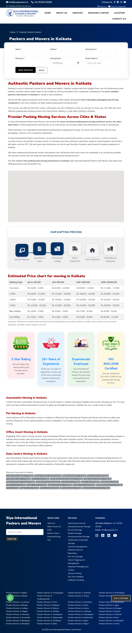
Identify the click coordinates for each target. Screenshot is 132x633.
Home (48, 13)
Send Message (25, 70)
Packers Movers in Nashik (16, 595)
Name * (18, 49)
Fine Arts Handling (75, 576)
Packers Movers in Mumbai (48, 611)
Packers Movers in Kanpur (110, 611)
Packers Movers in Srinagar (110, 608)
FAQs (49, 530)
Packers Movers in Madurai (48, 605)
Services (78, 13)
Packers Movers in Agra (109, 605)
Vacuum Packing (75, 573)
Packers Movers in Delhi (47, 623)
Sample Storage (74, 533)
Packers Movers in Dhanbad (17, 623)
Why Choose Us (54, 526)
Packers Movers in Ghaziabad (111, 620)
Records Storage (75, 530)
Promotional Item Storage (79, 536)
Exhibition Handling (76, 580)
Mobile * (53, 49)
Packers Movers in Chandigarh (80, 614)
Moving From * (91, 49)
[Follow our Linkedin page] (118, 2)
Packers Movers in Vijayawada (49, 617)
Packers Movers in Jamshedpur (111, 602)
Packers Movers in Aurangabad (50, 592)
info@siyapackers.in (109, 530)
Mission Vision (53, 533)
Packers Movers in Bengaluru (18, 620)
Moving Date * (56, 58)
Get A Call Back (121, 598)
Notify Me (11, 539)
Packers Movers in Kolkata (110, 595)
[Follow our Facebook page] (114, 2)
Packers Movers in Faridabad (49, 620)
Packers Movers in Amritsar (79, 592)
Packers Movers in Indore (78, 608)
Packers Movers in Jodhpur (17, 608)
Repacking (72, 553)
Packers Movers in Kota (109, 617)
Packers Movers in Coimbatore (49, 614)
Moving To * (20, 58)
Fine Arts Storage (75, 556)
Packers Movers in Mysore (48, 608)
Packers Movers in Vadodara (80, 602)
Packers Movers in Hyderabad (80, 617)
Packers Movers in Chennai (110, 614)
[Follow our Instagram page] (121, 2)
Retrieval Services (75, 550)
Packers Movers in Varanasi (17, 614)
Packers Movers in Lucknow (17, 602)
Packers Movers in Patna (109, 623)
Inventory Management (77, 546)
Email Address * (91, 58)
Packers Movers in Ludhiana (79, 611)
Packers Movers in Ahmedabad (112, 592)
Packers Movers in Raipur (78, 623)
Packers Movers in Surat (78, 605)
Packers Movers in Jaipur (78, 620)
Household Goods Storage (79, 526)
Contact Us (119, 19)
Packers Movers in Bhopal (17, 605)
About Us (61, 13)
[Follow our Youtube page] (125, 2)
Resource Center (98, 13)
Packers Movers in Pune (47, 602)
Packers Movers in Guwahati (18, 617)
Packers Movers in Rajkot (16, 592)
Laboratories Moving (76, 523)
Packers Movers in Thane (78, 595)
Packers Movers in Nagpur (17, 611)
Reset (42, 70)
